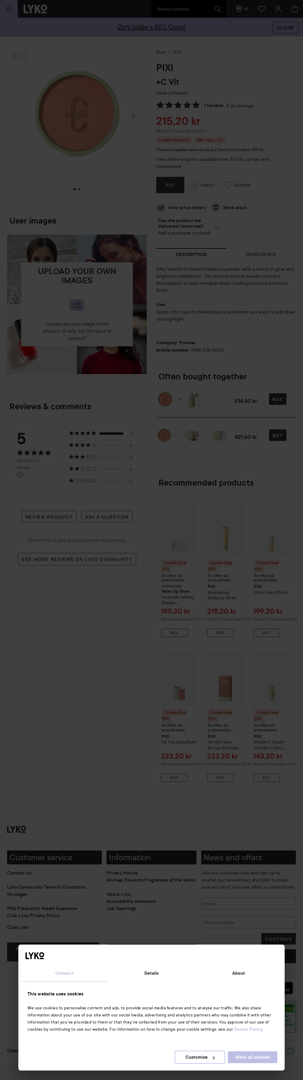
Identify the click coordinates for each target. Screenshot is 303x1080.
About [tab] (238, 973)
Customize (197, 1057)
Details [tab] (151, 973)
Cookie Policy (248, 1029)
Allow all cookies (252, 1057)
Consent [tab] (64, 973)
